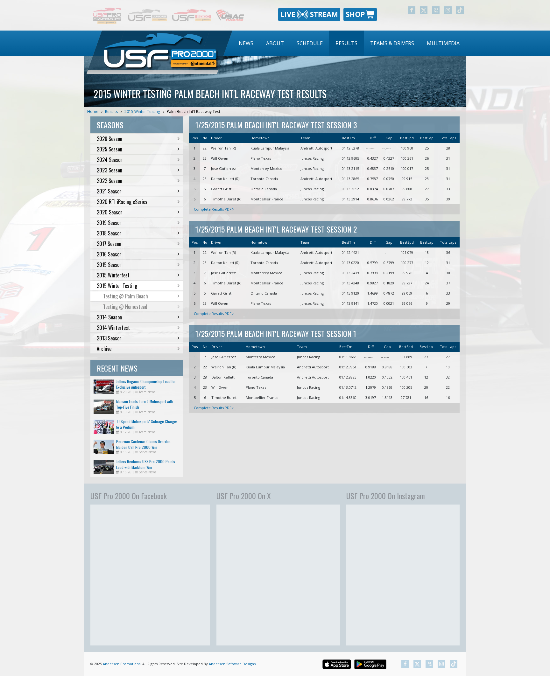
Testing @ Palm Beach (125, 296)
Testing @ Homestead (125, 306)
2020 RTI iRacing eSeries (122, 202)
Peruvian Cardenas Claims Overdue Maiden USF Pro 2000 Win (143, 444)
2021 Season (109, 191)
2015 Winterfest (113, 275)
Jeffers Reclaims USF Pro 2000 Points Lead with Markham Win (145, 464)
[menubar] (349, 43)
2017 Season (109, 243)
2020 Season (110, 212)
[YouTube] (436, 10)
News (246, 43)
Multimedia (443, 43)
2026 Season (109, 139)
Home (92, 111)
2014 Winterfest (113, 327)
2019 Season (109, 222)
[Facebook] (411, 10)
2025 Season (109, 149)
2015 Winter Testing (142, 111)
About (275, 43)
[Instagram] (448, 10)
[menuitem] (246, 43)
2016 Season (109, 254)
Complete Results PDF (213, 209)
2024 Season (110, 160)
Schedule (310, 43)
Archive (104, 348)
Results (346, 43)
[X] (423, 10)
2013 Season (109, 338)
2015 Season (109, 264)
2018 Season (109, 233)
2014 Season (109, 317)
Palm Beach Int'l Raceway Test (193, 111)
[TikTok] (460, 10)
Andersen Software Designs (232, 663)
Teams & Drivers (392, 43)
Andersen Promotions (121, 663)
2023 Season (109, 170)
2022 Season (109, 181)
